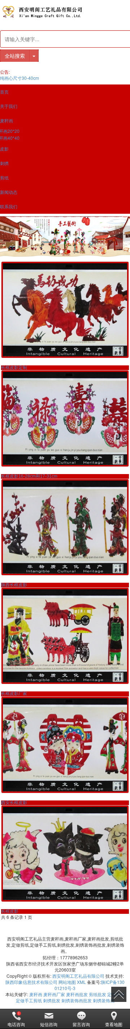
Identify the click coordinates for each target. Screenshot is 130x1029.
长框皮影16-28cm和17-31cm (29, 476)
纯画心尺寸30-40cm (19, 78)
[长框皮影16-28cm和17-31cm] (65, 418)
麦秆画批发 (77, 994)
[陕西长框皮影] (65, 527)
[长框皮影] (65, 853)
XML (81, 982)
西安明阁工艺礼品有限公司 (78, 976)
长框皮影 (9, 911)
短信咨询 (48, 1024)
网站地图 (67, 982)
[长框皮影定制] (65, 309)
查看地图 (113, 1024)
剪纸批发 (97, 994)
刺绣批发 (51, 1000)
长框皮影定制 (14, 367)
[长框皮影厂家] (65, 635)
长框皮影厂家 (14, 693)
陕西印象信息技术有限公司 (31, 982)
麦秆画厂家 (54, 994)
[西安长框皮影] (65, 744)
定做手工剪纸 (29, 1000)
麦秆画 (35, 994)
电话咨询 (16, 1024)
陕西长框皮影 (14, 584)
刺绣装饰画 (103, 1000)
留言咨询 (81, 1024)
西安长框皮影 (14, 802)
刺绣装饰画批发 (76, 1000)
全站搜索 (15, 55)
